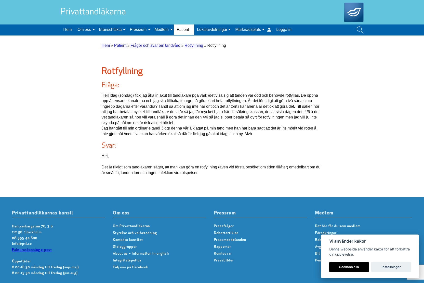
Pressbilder (224, 260)
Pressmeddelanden (230, 240)
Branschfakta (110, 29)
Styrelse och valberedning (135, 233)
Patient (183, 29)
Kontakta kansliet (128, 240)
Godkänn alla (349, 267)
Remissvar (223, 254)
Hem (67, 29)
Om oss (84, 29)
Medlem (162, 29)
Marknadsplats (248, 29)
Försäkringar (326, 233)
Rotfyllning (194, 45)
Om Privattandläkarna (131, 226)
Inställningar (391, 267)
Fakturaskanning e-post (32, 250)
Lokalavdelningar (212, 29)
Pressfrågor (224, 226)
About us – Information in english (141, 254)
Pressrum (138, 29)
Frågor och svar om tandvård (155, 45)
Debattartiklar (226, 233)
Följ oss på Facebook (130, 267)
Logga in (284, 29)
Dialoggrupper (125, 247)
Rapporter (222, 247)
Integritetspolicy (127, 260)
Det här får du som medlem (337, 226)
